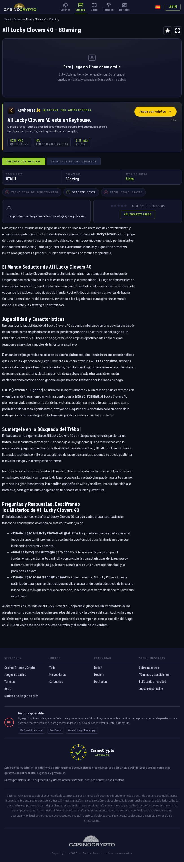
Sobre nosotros (149, 668)
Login (173, 7)
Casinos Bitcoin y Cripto (19, 668)
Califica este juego (137, 214)
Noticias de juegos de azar (21, 696)
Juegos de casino (15, 675)
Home (7, 19)
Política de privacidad (152, 682)
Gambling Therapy (82, 730)
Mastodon (100, 682)
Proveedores (57, 675)
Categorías (56, 682)
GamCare (56, 730)
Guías (7, 689)
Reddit (98, 668)
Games (18, 19)
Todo (52, 668)
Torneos (9, 682)
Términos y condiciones (154, 675)
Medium (99, 675)
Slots (130, 179)
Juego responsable (151, 689)
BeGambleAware (31, 730)
